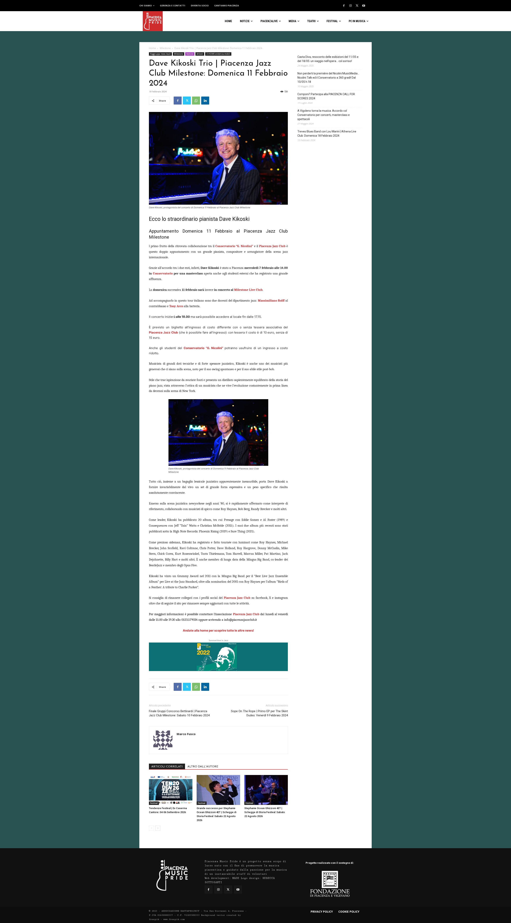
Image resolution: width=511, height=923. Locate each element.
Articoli (200, 53)
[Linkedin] (205, 101)
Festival (154, 803)
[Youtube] (363, 6)
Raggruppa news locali (160, 53)
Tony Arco (176, 306)
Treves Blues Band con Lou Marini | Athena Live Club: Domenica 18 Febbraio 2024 (326, 133)
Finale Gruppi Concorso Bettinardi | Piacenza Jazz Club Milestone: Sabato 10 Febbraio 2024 (179, 713)
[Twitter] (357, 6)
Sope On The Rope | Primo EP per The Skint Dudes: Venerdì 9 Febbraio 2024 (259, 713)
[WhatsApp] (196, 101)
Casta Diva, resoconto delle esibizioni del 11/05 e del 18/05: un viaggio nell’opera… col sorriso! (327, 59)
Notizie (189, 53)
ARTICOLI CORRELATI (167, 766)
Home (152, 48)
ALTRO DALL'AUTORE (202, 766)
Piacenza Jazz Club (163, 332)
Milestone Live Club (248, 290)
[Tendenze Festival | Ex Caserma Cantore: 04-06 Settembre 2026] (170, 790)
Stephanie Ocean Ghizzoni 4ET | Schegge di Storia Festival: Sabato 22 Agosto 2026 (264, 812)
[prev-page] (151, 828)
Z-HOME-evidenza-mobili (218, 53)
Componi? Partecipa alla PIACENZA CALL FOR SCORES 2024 (326, 96)
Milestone (165, 48)
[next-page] (157, 828)
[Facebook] (344, 6)
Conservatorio (163, 273)
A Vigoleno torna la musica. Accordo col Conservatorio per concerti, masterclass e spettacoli (323, 115)
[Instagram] (350, 6)
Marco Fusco (186, 734)
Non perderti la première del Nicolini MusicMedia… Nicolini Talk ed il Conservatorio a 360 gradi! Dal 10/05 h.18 (328, 77)
